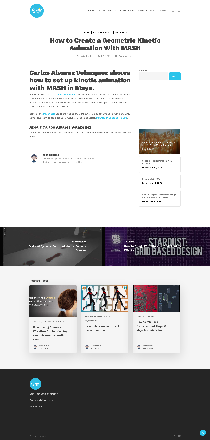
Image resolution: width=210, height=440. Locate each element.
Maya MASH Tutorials (102, 32)
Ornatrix (55, 321)
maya (86, 32)
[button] (179, 11)
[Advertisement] (160, 104)
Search (143, 70)
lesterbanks (86, 56)
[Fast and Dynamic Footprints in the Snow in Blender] (52, 246)
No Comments (123, 56)
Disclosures (35, 406)
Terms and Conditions (41, 400)
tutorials (63, 321)
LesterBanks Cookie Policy (43, 393)
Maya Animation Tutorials (101, 316)
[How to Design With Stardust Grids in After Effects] (157, 246)
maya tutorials (120, 32)
